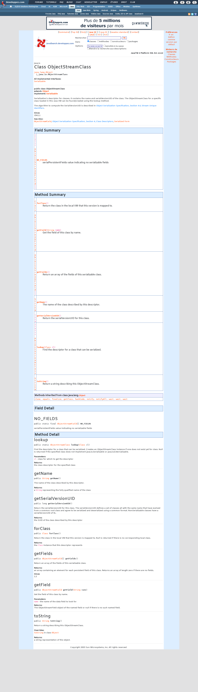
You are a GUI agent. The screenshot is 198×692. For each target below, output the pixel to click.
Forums (39, 2)
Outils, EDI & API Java (123, 14)
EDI (88, 7)
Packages (171, 62)
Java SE (92, 32)
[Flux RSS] (189, 14)
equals (46, 399)
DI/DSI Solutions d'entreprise (26, 7)
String (50, 230)
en (172, 35)
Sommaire (64, 32)
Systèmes (136, 7)
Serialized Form (122, 121)
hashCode (80, 399)
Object (45, 91)
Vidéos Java (95, 14)
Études (114, 2)
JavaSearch (139, 14)
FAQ (61, 2)
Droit (124, 2)
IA (49, 7)
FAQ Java (61, 14)
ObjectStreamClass (35, 355)
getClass (68, 399)
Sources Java (108, 14)
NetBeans (123, 10)
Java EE (104, 32)
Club (132, 2)
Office (118, 7)
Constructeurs (172, 59)
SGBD (110, 7)
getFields (42, 272)
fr (169, 35)
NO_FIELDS (42, 160)
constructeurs (119, 41)
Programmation (99, 7)
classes (93, 41)
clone (37, 399)
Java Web (86, 10)
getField (41, 230)
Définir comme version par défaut (171, 41)
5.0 (99, 35)
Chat (78, 2)
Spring (96, 10)
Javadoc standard (119, 32)
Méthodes (171, 57)
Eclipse (113, 10)
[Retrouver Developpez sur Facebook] (195, 14)
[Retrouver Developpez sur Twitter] (192, 14)
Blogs (69, 2)
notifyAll (101, 399)
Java (72, 7)
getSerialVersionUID (48, 316)
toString (41, 381)
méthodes (104, 41)
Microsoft (63, 7)
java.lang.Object (43, 72)
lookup (40, 347)
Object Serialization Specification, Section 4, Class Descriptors (82, 121)
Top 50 (75, 32)
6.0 (106, 35)
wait (111, 399)
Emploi (103, 2)
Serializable (40, 81)
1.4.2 (92, 35)
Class (35, 205)
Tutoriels (51, 2)
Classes (171, 54)
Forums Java (50, 14)
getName (41, 302)
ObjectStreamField (35, 166)
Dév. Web (80, 7)
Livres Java (84, 14)
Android (104, 10)
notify (90, 399)
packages (133, 41)
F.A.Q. (83, 32)
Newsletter (90, 2)
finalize (56, 399)
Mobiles (126, 7)
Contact (134, 32)
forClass (41, 203)
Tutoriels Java (72, 14)
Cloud (43, 7)
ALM (55, 7)
